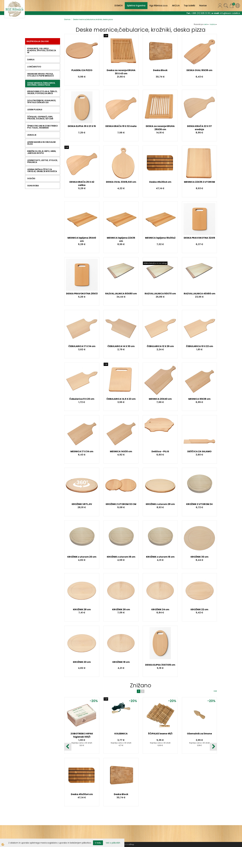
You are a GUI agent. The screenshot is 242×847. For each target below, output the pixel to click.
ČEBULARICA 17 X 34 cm (81, 346)
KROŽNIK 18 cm (121, 662)
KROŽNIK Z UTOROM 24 (199, 504)
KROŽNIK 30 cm (199, 556)
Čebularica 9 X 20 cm (81, 399)
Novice (203, 5)
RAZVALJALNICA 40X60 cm (199, 293)
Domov (67, 19)
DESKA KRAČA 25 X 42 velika (81, 183)
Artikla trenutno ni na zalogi (155, 263)
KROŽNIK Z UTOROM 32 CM (121, 504)
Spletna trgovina (136, 5)
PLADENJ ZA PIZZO (81, 70)
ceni (205, 24)
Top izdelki (189, 5)
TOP (105, 35)
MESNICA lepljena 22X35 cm (121, 239)
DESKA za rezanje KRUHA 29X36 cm (160, 128)
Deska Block (160, 70)
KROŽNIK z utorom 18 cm (121, 556)
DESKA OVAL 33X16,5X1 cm (121, 182)
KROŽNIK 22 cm (199, 609)
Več (81, 163)
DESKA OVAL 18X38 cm (199, 70)
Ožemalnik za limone (199, 733)
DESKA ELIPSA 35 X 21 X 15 (82, 126)
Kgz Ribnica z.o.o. (159, 5)
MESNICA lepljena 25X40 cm (82, 239)
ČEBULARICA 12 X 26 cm (160, 346)
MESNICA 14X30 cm (121, 451)
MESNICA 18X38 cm (199, 399)
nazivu (212, 24)
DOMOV (119, 5)
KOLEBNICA (121, 733)
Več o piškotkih (113, 842)
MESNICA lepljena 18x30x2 (160, 237)
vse (215, 691)
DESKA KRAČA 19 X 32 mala (121, 126)
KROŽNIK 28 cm (82, 609)
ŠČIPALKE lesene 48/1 (160, 733)
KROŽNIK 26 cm (121, 609)
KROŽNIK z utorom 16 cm (160, 556)
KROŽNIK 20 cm (82, 662)
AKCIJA (176, 5)
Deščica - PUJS (160, 451)
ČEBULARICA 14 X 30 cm (121, 346)
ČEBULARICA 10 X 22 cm (199, 346)
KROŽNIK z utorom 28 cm (160, 504)
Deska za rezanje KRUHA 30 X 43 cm (121, 72)
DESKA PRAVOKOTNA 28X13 (82, 293)
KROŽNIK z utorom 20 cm (81, 556)
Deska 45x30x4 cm (160, 182)
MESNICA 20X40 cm (160, 399)
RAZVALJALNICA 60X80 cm (121, 293)
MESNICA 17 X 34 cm (81, 451)
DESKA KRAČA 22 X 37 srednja (199, 128)
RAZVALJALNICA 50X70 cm (160, 293)
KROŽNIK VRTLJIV (82, 504)
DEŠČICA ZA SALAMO (199, 451)
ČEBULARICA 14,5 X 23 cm (121, 399)
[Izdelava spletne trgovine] (131, 844)
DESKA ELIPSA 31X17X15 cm (160, 664)
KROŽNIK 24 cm (160, 609)
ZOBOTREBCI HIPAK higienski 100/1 (82, 735)
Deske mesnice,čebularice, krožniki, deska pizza (93, 19)
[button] (213, 747)
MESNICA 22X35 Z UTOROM (199, 182)
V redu (98, 842)
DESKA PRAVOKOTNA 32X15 (199, 237)
